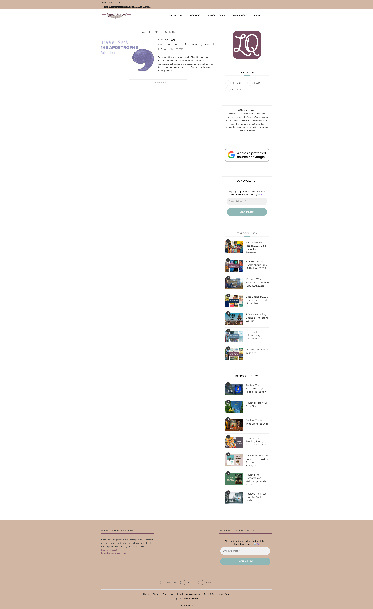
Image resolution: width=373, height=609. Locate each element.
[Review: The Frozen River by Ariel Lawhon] (234, 498)
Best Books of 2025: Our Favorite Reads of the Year (257, 300)
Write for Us (168, 594)
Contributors (239, 15)
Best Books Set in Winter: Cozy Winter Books (256, 335)
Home (146, 594)
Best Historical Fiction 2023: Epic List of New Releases (256, 247)
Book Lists (194, 15)
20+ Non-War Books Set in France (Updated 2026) (257, 282)
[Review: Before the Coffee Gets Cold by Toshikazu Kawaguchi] (234, 460)
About (257, 15)
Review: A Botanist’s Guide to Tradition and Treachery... (127, 7)
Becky (163, 49)
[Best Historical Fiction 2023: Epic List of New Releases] (234, 247)
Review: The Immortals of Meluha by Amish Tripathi (256, 479)
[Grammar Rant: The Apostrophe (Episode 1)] (127, 56)
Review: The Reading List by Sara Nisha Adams (256, 441)
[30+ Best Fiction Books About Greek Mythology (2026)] (234, 266)
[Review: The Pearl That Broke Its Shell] (234, 425)
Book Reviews (175, 15)
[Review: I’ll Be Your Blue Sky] (234, 407)
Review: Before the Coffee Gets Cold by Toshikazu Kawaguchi (257, 460)
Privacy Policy (224, 594)
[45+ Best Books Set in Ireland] (234, 354)
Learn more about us (110, 550)
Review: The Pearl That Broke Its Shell (257, 422)
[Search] (270, 15)
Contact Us (209, 594)
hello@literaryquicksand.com (113, 553)
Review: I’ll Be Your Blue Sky (256, 404)
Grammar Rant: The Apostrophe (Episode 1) (186, 44)
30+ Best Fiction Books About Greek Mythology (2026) (257, 264)
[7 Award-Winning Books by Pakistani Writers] (234, 319)
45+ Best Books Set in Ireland (257, 351)
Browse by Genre (216, 15)
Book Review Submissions (188, 594)
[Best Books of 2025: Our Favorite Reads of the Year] (234, 301)
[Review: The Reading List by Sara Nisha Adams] (234, 442)
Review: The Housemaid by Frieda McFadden (256, 388)
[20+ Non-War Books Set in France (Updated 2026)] (234, 283)
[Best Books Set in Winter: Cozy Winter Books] (234, 336)
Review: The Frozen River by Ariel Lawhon (257, 497)
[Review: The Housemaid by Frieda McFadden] (234, 389)
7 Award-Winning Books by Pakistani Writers (257, 317)
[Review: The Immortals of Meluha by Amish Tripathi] (234, 479)
